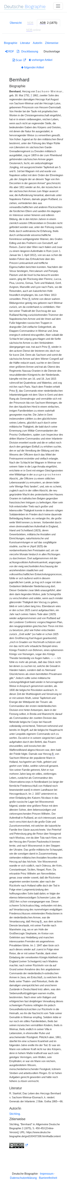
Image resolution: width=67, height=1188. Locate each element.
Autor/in (37, 42)
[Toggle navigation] (58, 6)
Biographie (10, 42)
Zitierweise (51, 42)
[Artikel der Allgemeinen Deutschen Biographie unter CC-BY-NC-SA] (18, 1145)
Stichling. (15, 1113)
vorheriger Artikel (42, 59)
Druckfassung (28, 51)
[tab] (48, 23)
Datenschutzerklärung (23, 1177)
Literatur (25, 42)
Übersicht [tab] (15, 22)
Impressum (46, 1173)
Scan (19, 60)
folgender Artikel (34, 67)
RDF (11, 51)
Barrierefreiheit (48, 1177)
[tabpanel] (33, 594)
